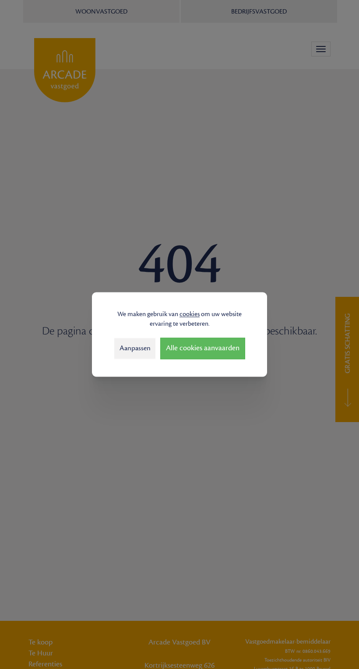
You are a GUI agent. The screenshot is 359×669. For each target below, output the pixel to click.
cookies (190, 314)
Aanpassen (135, 348)
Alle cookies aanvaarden (202, 348)
